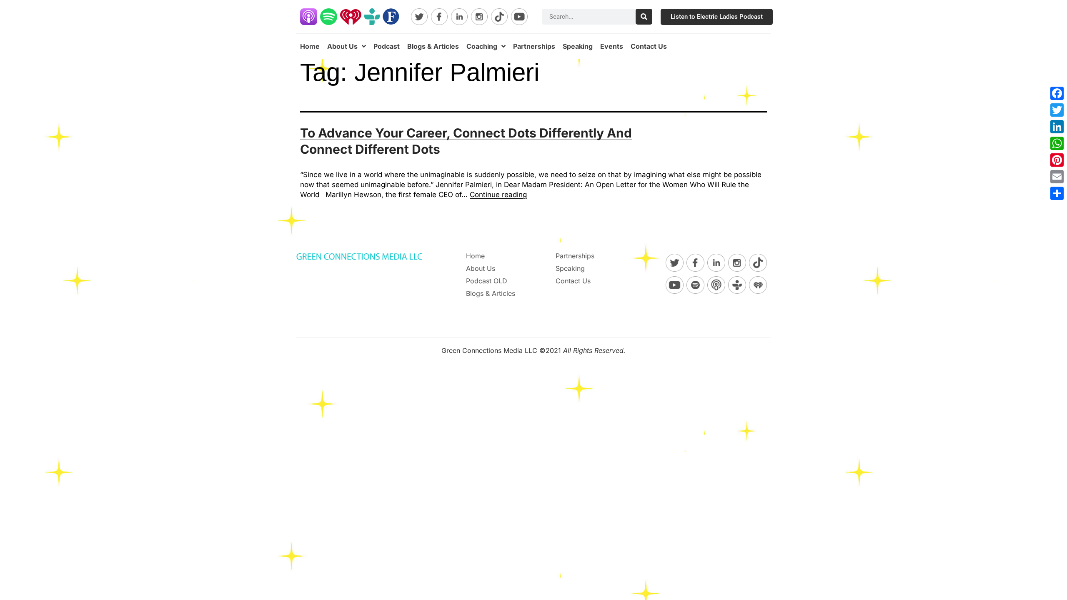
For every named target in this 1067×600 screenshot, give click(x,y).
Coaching (481, 46)
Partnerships (534, 46)
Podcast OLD (486, 281)
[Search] (644, 17)
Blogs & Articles (433, 46)
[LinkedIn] (1057, 126)
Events (611, 46)
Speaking (578, 46)
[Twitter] (1057, 110)
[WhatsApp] (1057, 143)
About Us (342, 46)
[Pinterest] (1057, 160)
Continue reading (498, 194)
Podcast (386, 46)
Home (310, 46)
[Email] (1057, 176)
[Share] (1057, 193)
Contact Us (649, 46)
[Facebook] (1057, 93)
